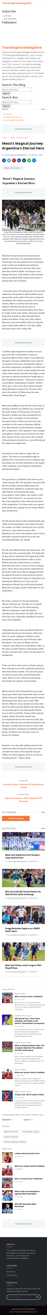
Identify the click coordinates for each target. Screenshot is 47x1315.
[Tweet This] (9, 160)
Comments (11, 18)
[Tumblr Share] (24, 160)
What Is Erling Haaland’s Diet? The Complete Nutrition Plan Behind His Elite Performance (29, 1047)
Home (9, 114)
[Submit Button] (37, 1297)
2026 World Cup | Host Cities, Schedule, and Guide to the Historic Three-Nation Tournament (29, 1020)
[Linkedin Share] (19, 160)
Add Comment (17, 818)
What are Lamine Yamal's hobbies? (30, 1072)
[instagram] (36, 3)
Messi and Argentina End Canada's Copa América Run (22, 856)
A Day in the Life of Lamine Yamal (29, 1094)
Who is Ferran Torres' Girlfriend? (29, 996)
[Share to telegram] (34, 160)
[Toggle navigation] (44, 3)
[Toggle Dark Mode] (40, 3)
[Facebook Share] (4, 160)
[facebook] (34, 3)
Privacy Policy (12, 1275)
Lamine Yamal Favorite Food (27, 1153)
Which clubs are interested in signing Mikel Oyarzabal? (27, 1192)
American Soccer (14, 117)
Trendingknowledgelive (16, 3)
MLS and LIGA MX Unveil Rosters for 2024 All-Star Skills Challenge (23, 893)
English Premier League (23, 1016)
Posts (8, 15)
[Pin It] (14, 160)
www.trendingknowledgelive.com (23, 1311)
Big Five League (20, 994)
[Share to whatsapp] (29, 160)
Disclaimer (11, 1271)
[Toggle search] (42, 3)
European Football (14, 120)
